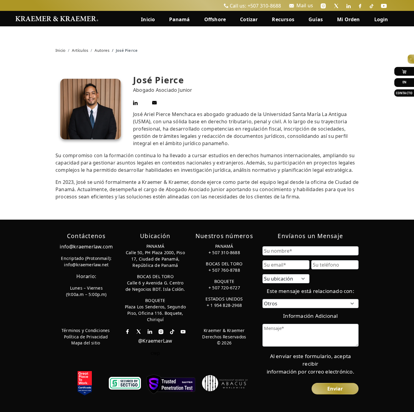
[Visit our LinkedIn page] (348, 5)
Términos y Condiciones (86, 330)
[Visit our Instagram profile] (323, 5)
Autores (102, 50)
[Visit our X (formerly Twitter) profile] (336, 5)
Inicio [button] (148, 19)
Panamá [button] (179, 19)
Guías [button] (316, 19)
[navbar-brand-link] (56, 18)
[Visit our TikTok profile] (371, 5)
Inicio (60, 50)
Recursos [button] (283, 19)
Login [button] (381, 19)
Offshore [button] (215, 19)
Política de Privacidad (86, 337)
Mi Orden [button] (348, 19)
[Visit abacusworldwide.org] (225, 382)
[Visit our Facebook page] (360, 5)
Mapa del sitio (85, 343)
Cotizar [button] (249, 19)
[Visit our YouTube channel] (384, 5)
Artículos (80, 50)
